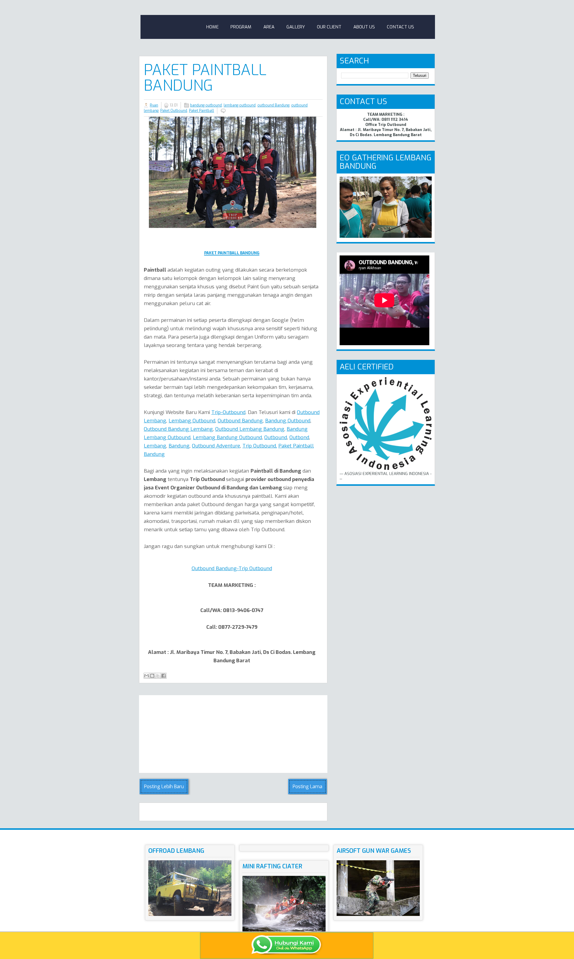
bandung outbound (206, 105)
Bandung (179, 445)
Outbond (299, 437)
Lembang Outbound (192, 420)
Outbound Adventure (216, 445)
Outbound (275, 437)
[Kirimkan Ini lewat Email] (146, 676)
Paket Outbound (173, 110)
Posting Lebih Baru (164, 786)
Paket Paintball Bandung (205, 77)
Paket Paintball (201, 110)
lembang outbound (240, 105)
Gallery (295, 27)
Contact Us (400, 27)
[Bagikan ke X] (158, 676)
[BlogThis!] (152, 676)
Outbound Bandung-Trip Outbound (232, 568)
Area (268, 27)
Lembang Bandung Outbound (227, 437)
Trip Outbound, (259, 445)
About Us (364, 27)
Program (240, 27)
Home (212, 27)
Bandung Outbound (287, 420)
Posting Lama (307, 786)
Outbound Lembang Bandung (249, 429)
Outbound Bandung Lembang (178, 429)
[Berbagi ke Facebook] (164, 676)
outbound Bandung (273, 105)
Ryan (154, 105)
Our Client (329, 27)
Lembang (155, 445)
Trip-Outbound (228, 412)
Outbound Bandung (240, 420)
